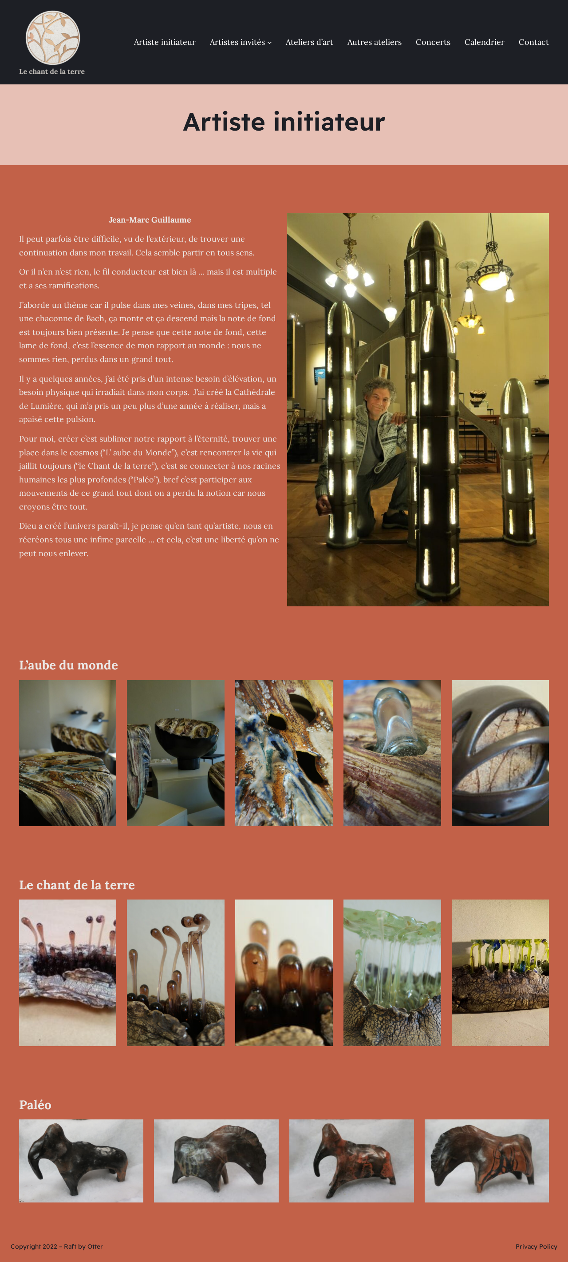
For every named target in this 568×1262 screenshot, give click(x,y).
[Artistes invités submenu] (269, 42)
